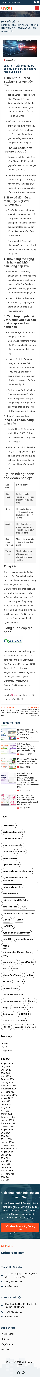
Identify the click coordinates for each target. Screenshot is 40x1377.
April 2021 (6, 1180)
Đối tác (5, 1339)
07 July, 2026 (25, 790)
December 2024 (8, 1123)
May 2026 (5, 1073)
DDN (24, 906)
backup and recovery (13, 832)
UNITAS (6, 1027)
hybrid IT (7, 939)
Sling (5, 1007)
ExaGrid (6, 919)
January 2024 (7, 1142)
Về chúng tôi (8, 1334)
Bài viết (12, 21)
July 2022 (5, 1164)
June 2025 (6, 1104)
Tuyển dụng (8, 1014)
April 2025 (6, 1111)
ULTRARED (24, 1014)
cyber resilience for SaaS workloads (15, 879)
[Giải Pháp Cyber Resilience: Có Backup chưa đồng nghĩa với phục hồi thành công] (8, 749)
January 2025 (7, 1120)
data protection (10, 893)
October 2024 (7, 1126)
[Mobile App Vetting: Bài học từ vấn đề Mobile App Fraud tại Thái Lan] (8, 764)
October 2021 (7, 1174)
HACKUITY (8, 926)
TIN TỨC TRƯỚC (8, 707)
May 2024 (5, 1136)
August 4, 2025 (11, 60)
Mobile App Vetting (12, 975)
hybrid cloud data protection (16, 933)
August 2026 (7, 1063)
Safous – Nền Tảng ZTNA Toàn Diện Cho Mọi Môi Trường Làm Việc (10, 712)
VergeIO (19, 1027)
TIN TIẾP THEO (32, 707)
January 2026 (7, 1082)
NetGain (29, 975)
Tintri (30, 1007)
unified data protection (14, 1020)
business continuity (12, 838)
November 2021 (8, 1170)
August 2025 (7, 1098)
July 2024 (5, 1133)
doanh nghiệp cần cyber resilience (19, 913)
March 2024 (6, 1139)
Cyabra (21, 851)
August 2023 (7, 1151)
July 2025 (5, 1101)
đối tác (30, 1027)
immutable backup (24, 939)
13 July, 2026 (25, 767)
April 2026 (6, 1076)
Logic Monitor (9, 962)
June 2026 (6, 1070)
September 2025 (9, 1095)
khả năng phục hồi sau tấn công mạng (18, 954)
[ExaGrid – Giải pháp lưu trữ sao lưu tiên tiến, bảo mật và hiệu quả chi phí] (20, 48)
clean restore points (12, 845)
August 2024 (7, 1129)
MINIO (16, 968)
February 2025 (8, 1117)
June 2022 (6, 1167)
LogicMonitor (27, 962)
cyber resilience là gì (13, 887)
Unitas (14, 695)
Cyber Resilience (11, 864)
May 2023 (5, 1158)
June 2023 (6, 1155)
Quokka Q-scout (10, 988)
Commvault (8, 851)
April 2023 (6, 1161)
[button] (20, 1227)
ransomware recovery (13, 1001)
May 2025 (5, 1107)
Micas (6, 968)
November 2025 (8, 1088)
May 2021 (5, 1177)
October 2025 (7, 1092)
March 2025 (6, 1114)
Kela (5, 946)
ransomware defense (13, 994)
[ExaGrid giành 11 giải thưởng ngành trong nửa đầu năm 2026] (8, 734)
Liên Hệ (5, 1350)
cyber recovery (10, 858)
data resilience (10, 906)
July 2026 (5, 1066)
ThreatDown (18, 1007)
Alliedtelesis (9, 825)
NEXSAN (7, 981)
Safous (31, 1001)
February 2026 (8, 1079)
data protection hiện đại (14, 900)
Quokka (19, 981)
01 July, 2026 (25, 808)
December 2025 (8, 1085)
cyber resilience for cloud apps (18, 871)
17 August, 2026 (26, 738)
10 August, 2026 (26, 754)
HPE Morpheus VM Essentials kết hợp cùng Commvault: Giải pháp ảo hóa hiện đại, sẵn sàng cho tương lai (30, 712)
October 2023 (7, 1145)
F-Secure (19, 919)
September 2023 (9, 1148)
